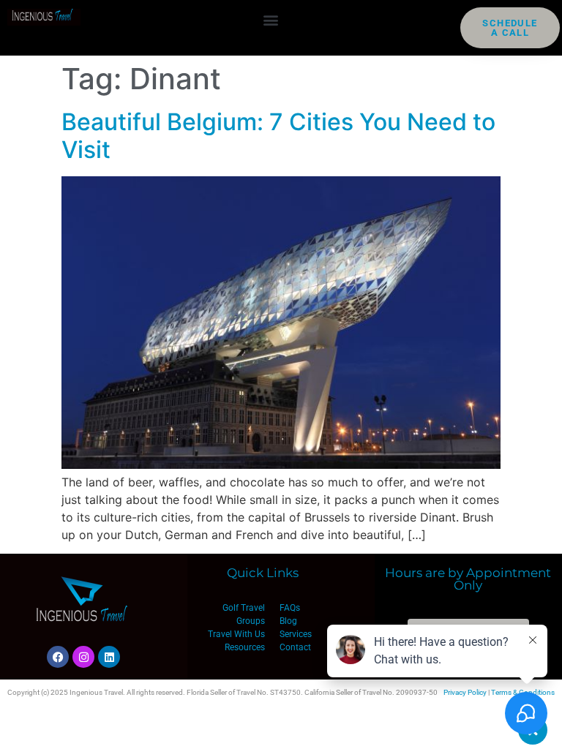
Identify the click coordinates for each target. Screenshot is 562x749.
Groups (250, 621)
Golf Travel (243, 608)
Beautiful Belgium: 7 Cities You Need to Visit (278, 136)
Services (296, 634)
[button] (270, 19)
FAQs (290, 608)
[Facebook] (58, 657)
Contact (295, 647)
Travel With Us (236, 634)
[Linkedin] (109, 657)
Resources (245, 647)
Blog (288, 621)
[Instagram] (83, 657)
